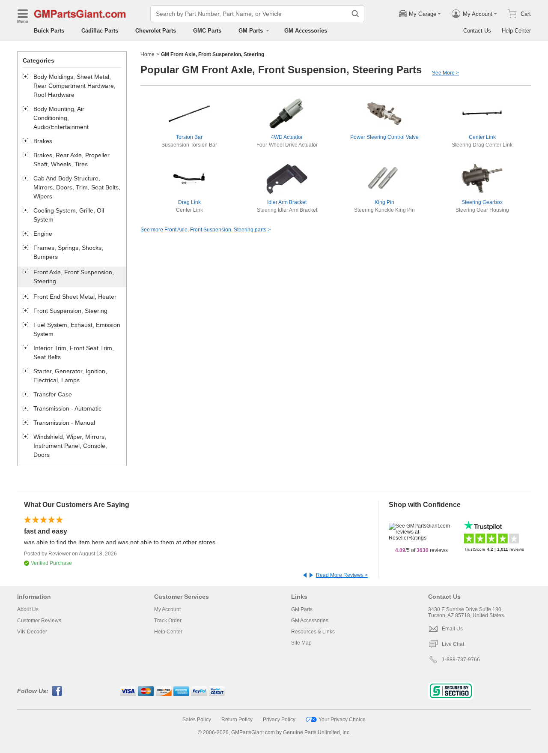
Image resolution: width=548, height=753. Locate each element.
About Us (28, 609)
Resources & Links (313, 632)
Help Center (516, 30)
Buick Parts (49, 30)
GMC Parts (207, 30)
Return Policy (237, 720)
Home (147, 54)
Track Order (168, 621)
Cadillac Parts (99, 30)
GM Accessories (305, 30)
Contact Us (477, 30)
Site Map (301, 643)
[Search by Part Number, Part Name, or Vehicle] (355, 14)
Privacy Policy (279, 720)
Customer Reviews (39, 621)
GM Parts (302, 609)
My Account (167, 609)
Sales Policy (196, 720)
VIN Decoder (32, 632)
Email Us (452, 629)
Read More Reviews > (342, 575)
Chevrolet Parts (155, 30)
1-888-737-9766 (461, 660)
